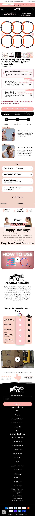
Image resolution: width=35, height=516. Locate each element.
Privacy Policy (17, 441)
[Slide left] (2, 34)
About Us (17, 427)
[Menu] (2, 9)
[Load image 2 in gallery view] (11, 55)
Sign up (17, 404)
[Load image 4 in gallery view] (24, 55)
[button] (29, 9)
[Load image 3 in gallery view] (18, 55)
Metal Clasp (17, 474)
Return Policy (17, 453)
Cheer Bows (17, 470)
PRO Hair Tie (16, 514)
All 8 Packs (17, 486)
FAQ (17, 431)
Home (17, 410)
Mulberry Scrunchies (17, 423)
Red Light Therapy (17, 419)
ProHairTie (19, 498)
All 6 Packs (17, 482)
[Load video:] (17, 260)
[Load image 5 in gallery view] (30, 55)
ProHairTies (20, 500)
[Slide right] (32, 34)
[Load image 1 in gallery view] (5, 55)
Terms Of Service (17, 445)
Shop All (17, 415)
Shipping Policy (17, 449)
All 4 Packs (17, 478)
